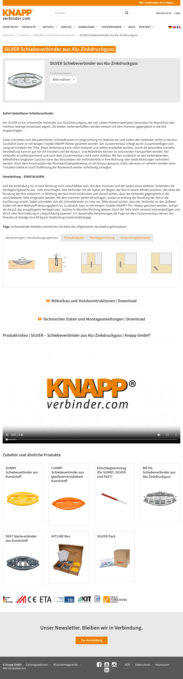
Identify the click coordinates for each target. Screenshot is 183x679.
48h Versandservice (14, 668)
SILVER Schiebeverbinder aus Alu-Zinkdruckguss (109, 35)
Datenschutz (143, 665)
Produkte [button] (29, 27)
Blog (131, 27)
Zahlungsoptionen (37, 665)
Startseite (10, 27)
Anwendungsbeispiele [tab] (135, 238)
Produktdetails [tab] (74, 238)
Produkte (24, 35)
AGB (127, 665)
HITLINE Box (60, 536)
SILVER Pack (106, 536)
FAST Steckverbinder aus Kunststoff (21, 538)
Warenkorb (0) (164, 13)
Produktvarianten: (61, 73)
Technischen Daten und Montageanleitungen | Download (93, 319)
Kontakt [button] (145, 27)
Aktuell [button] (49, 27)
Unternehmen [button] (112, 27)
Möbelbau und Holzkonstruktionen (54, 35)
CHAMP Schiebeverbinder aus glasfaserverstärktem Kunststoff (67, 474)
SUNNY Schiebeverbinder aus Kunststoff (22, 472)
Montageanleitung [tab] (102, 238)
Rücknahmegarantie (65, 665)
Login (177, 13)
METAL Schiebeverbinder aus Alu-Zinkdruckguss (159, 472)
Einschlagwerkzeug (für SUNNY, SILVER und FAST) (111, 472)
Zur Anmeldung (91, 640)
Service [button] (66, 27)
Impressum (162, 665)
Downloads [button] (86, 27)
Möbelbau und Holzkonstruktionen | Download (93, 301)
